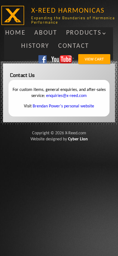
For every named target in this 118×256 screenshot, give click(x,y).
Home (15, 33)
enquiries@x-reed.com (66, 96)
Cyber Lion (78, 139)
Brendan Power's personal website (63, 106)
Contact (73, 46)
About (45, 33)
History (35, 46)
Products (84, 33)
